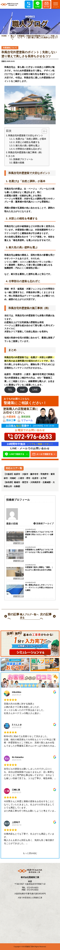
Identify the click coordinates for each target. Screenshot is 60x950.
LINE (35, 389)
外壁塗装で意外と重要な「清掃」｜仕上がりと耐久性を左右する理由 (39, 568)
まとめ (11, 156)
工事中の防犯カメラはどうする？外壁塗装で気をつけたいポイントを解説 (39, 534)
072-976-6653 (32, 888)
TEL (10, 389)
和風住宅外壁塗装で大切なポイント (25, 135)
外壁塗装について (21, 37)
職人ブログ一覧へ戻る (29, 616)
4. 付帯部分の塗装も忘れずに (27, 149)
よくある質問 (18, 543)
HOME (4, 36)
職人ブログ (13, 37)
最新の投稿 (18, 162)
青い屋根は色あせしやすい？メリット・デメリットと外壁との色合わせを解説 (39, 587)
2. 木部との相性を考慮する (26, 142)
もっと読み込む (30, 853)
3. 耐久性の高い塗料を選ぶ (26, 145)
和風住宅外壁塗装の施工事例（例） (25, 152)
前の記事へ (13, 616)
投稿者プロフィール (23, 159)
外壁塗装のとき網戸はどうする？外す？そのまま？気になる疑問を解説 (39, 551)
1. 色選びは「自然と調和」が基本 (29, 139)
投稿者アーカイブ (45, 523)
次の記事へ (46, 616)
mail (22, 389)
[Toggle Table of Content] (43, 131)
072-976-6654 (32, 890)
